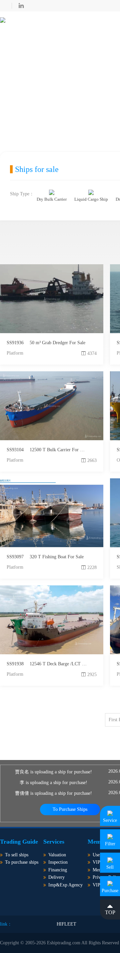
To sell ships (16, 854)
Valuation (57, 854)
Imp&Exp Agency (65, 884)
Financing (57, 869)
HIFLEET (66, 924)
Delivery (56, 877)
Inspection (58, 862)
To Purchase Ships (70, 809)
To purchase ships (21, 862)
